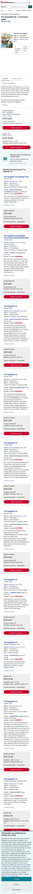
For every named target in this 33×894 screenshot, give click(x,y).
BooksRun (12, 252)
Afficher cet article (7, 116)
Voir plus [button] (4, 105)
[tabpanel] (16, 96)
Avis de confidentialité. (11, 876)
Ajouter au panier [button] (16, 128)
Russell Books (14, 655)
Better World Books (15, 319)
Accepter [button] (16, 879)
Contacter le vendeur (9, 205)
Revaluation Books (15, 792)
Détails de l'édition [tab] (8, 83)
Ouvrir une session (22, 2)
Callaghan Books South (16, 716)
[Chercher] (30, 6)
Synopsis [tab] (5, 78)
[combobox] (19, 6)
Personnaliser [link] (16, 889)
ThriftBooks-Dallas (15, 592)
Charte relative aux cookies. (9, 870)
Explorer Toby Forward (16, 163)
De (18, 49)
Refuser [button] (16, 884)
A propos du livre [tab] (16, 78)
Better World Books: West (17, 387)
